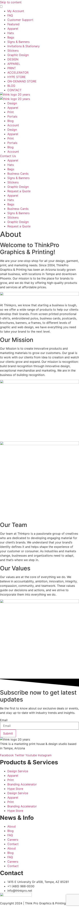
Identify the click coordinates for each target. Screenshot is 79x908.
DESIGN (12, 59)
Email (4, 720)
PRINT (11, 68)
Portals (12, 116)
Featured (13, 24)
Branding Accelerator (22, 784)
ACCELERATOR (17, 72)
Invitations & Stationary (23, 46)
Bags (10, 37)
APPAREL (13, 64)
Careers (12, 839)
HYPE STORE (16, 77)
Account (13, 125)
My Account (15, 11)
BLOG (11, 85)
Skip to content (10, 2)
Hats (10, 33)
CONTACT (14, 90)
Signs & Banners (18, 42)
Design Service (17, 771)
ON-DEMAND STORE (22, 81)
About (11, 826)
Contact (13, 844)
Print (10, 112)
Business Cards (17, 173)
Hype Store (15, 788)
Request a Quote (18, 191)
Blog (10, 121)
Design (12, 103)
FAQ (10, 15)
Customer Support (20, 20)
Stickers (13, 50)
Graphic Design (18, 55)
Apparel (12, 28)
